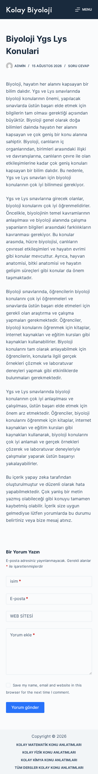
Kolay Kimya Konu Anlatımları (49, 760)
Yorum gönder (25, 707)
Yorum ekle (22, 634)
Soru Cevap (78, 66)
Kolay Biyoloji (29, 9)
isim (15, 581)
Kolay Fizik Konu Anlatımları (49, 752)
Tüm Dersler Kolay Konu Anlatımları (49, 768)
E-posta (19, 598)
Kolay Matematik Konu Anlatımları (48, 745)
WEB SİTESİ (21, 616)
